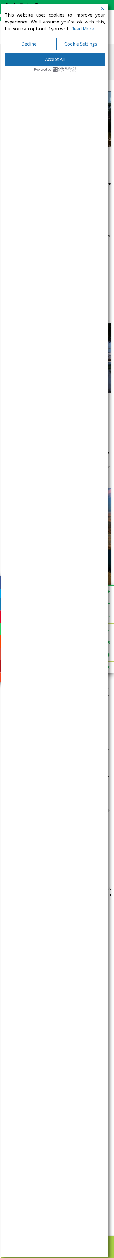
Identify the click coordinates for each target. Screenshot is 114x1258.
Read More (82, 29)
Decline (29, 44)
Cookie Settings (80, 44)
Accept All (55, 59)
